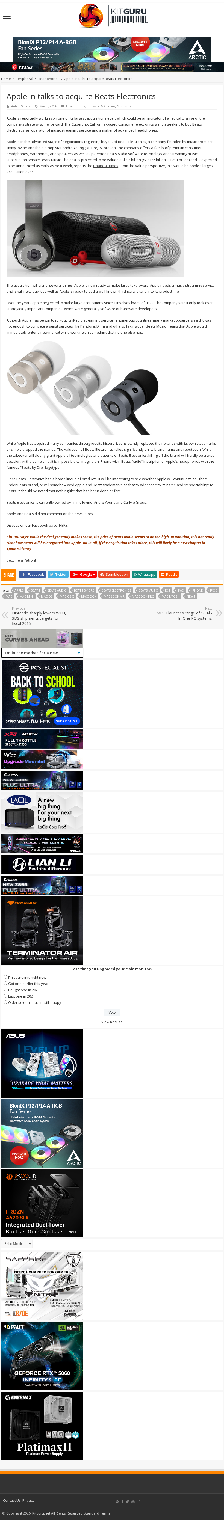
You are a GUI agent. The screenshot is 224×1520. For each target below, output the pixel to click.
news (191, 596)
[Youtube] (133, 1501)
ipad (180, 590)
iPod (213, 590)
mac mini (27, 596)
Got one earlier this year (28, 983)
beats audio (57, 590)
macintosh (170, 596)
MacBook (88, 596)
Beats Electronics (116, 590)
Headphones (49, 78)
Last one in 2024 (21, 996)
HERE (63, 525)
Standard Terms (97, 1513)
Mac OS (46, 596)
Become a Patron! (21, 560)
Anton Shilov (20, 106)
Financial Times (105, 165)
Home (6, 78)
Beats (35, 590)
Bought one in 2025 (24, 989)
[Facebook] (122, 1501)
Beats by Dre (84, 590)
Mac (9, 596)
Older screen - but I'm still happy (34, 1002)
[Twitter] (127, 1501)
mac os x (67, 596)
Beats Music (148, 590)
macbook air (114, 596)
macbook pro (143, 596)
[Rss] (118, 1501)
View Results (111, 1021)
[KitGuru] (112, 14)
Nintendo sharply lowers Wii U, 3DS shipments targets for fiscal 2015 (39, 616)
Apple (18, 590)
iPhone (197, 590)
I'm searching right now (27, 977)
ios (167, 590)
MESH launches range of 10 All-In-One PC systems (184, 613)
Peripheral (24, 78)
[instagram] (138, 1501)
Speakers (124, 106)
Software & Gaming (101, 106)
